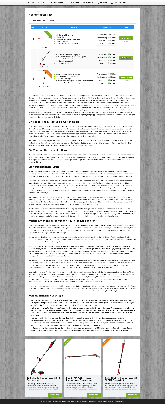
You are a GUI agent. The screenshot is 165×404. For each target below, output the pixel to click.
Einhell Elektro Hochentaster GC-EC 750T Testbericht (121, 379)
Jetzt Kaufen (126, 38)
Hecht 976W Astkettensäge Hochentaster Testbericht (79, 379)
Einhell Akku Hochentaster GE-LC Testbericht (43, 379)
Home (30, 11)
